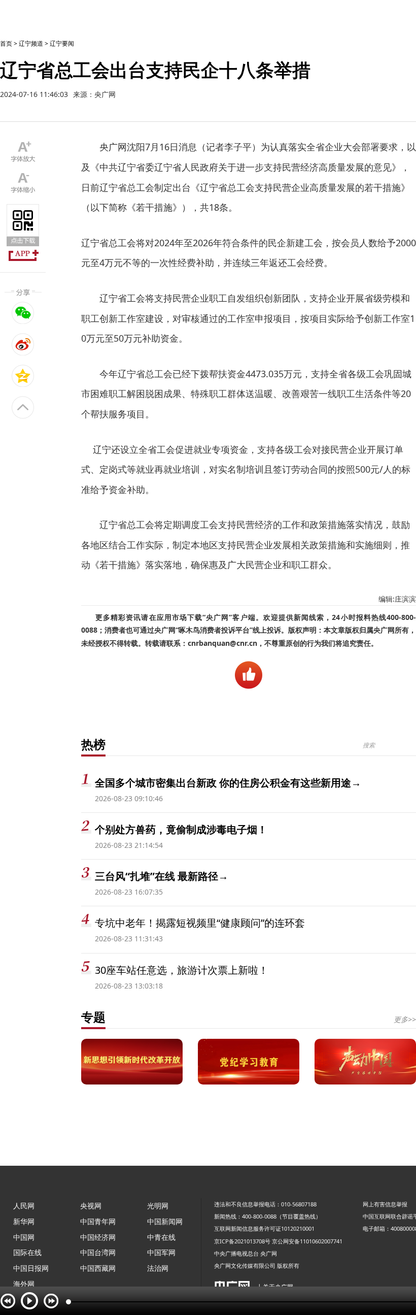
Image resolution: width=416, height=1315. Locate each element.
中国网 (23, 1237)
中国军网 (161, 1252)
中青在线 (161, 1237)
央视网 (90, 1205)
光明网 (157, 1205)
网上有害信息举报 (385, 1204)
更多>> (405, 1019)
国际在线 (27, 1252)
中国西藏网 (98, 1268)
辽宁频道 (31, 43)
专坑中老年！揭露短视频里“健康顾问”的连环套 (200, 923)
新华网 (23, 1221)
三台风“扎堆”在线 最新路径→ (161, 876)
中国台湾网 (98, 1252)
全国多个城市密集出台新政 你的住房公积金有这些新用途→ (228, 783)
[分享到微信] (23, 313)
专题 (93, 1016)
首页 (6, 43)
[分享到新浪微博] (23, 344)
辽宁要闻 (62, 43)
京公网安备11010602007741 (307, 1241)
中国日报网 (31, 1268)
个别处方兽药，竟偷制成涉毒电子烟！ (181, 829)
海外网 (23, 1284)
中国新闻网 (165, 1221)
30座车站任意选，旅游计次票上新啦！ (181, 970)
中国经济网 (98, 1237)
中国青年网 (98, 1221)
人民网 (23, 1205)
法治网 (157, 1268)
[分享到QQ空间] (23, 376)
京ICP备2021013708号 (242, 1241)
